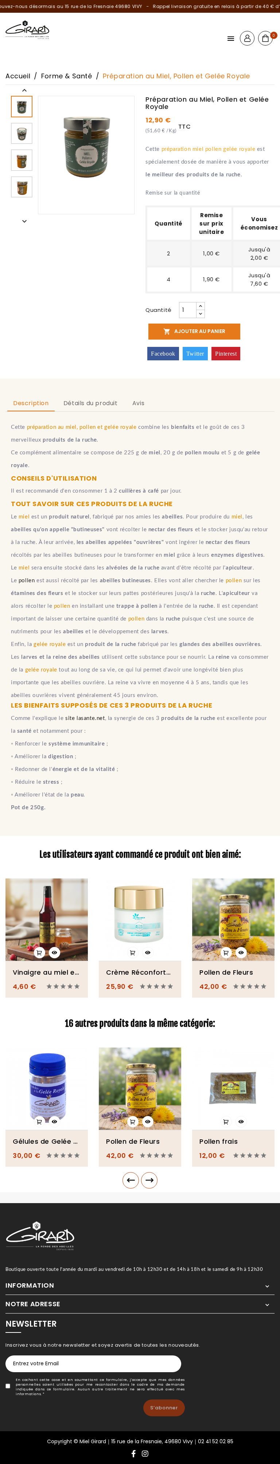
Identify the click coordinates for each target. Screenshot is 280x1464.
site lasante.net (85, 718)
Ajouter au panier (194, 331)
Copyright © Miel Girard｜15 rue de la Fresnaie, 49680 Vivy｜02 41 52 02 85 (140, 1441)
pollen (27, 580)
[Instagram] (145, 1454)
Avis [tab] (138, 403)
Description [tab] (31, 403)
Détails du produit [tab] (90, 403)
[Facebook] (133, 1454)
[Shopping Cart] (265, 38)
